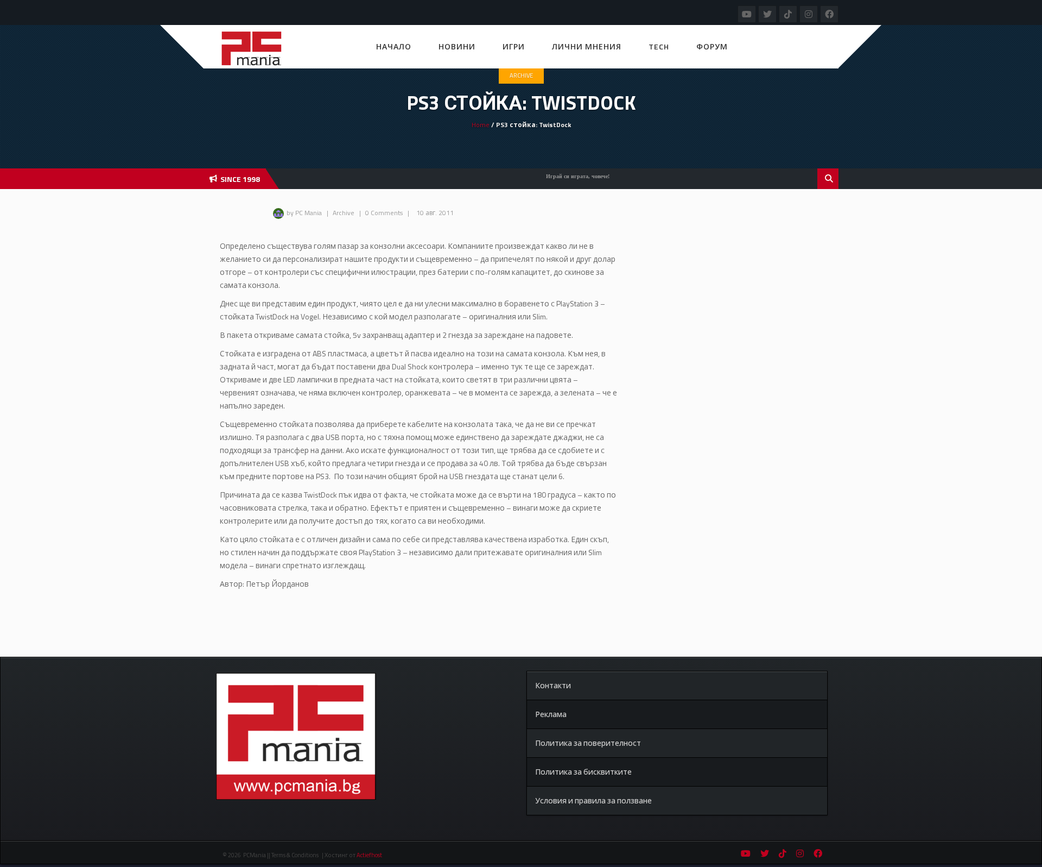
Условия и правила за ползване (593, 800)
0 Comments (384, 213)
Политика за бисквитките (583, 771)
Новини (457, 46)
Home (481, 125)
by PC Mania (304, 213)
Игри (514, 46)
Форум (712, 46)
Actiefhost (369, 855)
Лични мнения (586, 46)
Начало (393, 46)
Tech (659, 46)
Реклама (551, 714)
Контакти (553, 685)
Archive (521, 75)
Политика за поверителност (588, 743)
